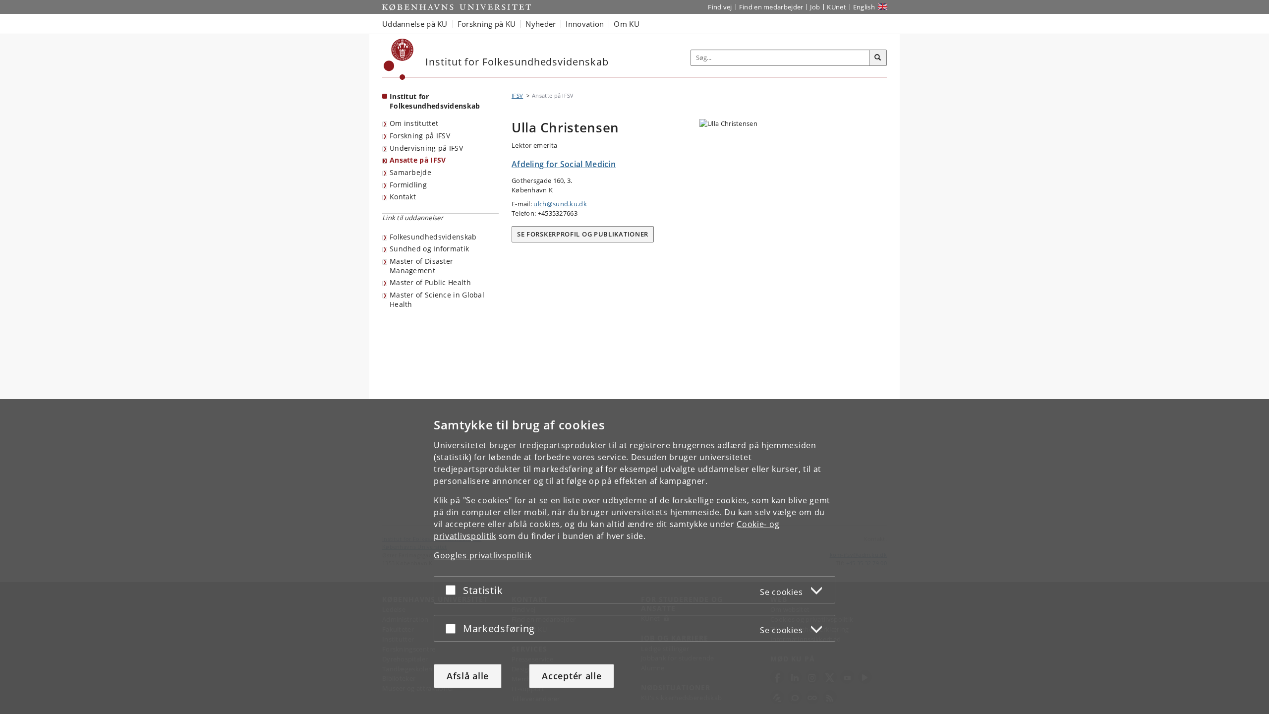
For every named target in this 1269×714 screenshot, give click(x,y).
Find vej (720, 6)
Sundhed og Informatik (429, 248)
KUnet (836, 6)
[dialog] (634, 556)
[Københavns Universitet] (399, 59)
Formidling (408, 184)
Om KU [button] (626, 24)
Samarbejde (410, 172)
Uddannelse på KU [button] (415, 24)
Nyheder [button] (540, 24)
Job (815, 6)
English (864, 6)
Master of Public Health (430, 282)
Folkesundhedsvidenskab (433, 236)
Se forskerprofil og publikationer (582, 234)
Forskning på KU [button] (487, 24)
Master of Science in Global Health (437, 299)
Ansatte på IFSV (418, 160)
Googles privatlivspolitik (483, 555)
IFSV (517, 95)
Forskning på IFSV (420, 135)
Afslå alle (468, 676)
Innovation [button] (585, 24)
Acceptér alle (571, 676)
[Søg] (878, 58)
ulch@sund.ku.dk (560, 203)
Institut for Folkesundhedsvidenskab (435, 101)
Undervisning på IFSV (426, 148)
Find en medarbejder (771, 6)
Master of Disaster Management (421, 265)
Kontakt (403, 196)
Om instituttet (414, 123)
